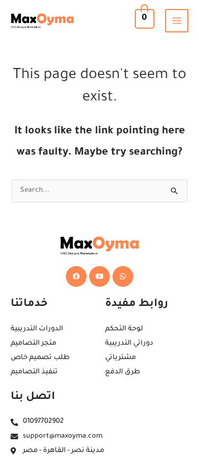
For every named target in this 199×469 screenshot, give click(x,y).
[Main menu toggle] (176, 20)
